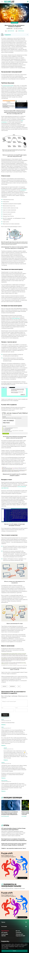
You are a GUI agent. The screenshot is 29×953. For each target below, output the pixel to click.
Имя (2, 707)
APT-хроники (4, 932)
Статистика (18, 932)
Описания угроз (19, 934)
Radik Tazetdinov (4, 780)
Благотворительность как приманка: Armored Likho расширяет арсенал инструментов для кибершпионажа (9, 813)
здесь (7, 947)
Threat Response (5, 930)
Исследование (14, 22)
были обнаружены (16, 318)
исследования (23, 189)
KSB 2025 (3, 935)
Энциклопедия (4, 934)
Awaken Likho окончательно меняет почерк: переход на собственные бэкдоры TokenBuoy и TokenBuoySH (13, 844)
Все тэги (18, 930)
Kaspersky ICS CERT (20, 935)
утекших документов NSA (8, 85)
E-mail (16, 707)
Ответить (3, 724)
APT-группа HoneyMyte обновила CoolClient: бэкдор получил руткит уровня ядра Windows (13, 829)
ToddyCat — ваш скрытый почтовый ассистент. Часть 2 (13, 848)
